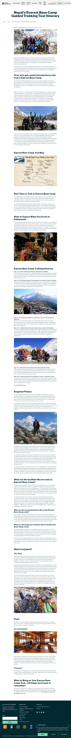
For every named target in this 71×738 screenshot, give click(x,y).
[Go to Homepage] (6, 3)
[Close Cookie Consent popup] (68, 725)
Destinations (16, 3)
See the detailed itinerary (20, 385)
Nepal (22, 27)
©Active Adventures (7, 736)
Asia (20, 27)
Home (4, 21)
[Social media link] (37, 712)
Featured (34, 3)
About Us (40, 3)
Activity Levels (28, 3)
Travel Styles (23, 3)
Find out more (44, 3)
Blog (9, 21)
